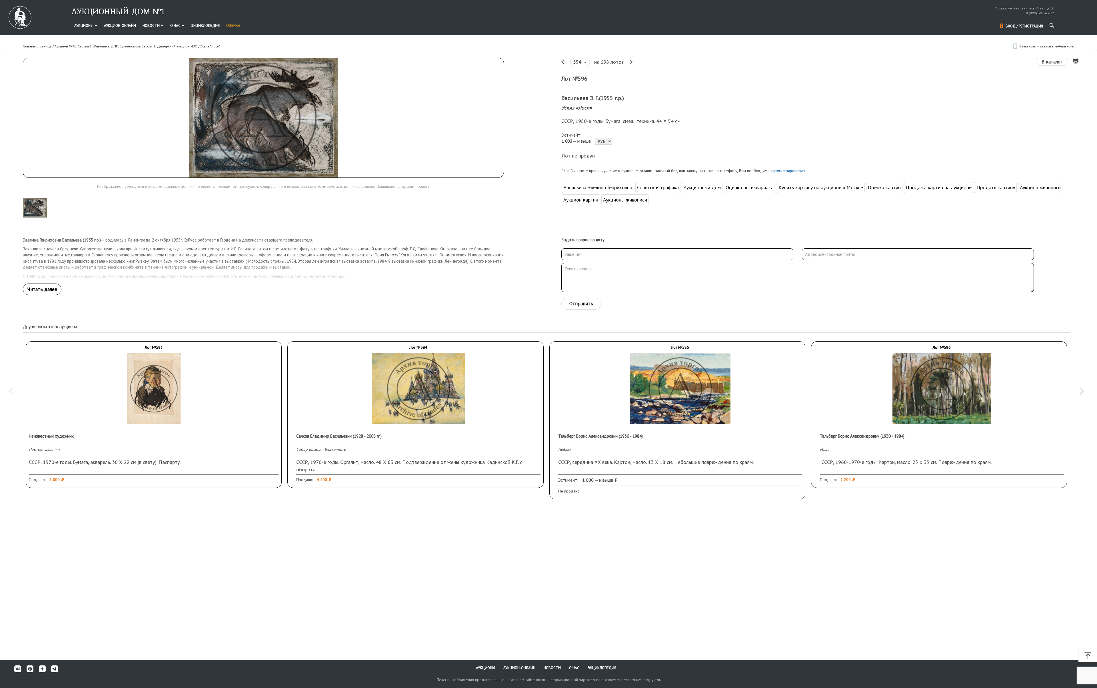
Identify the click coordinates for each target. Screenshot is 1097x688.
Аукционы (84, 25)
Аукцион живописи (1040, 187)
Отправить (581, 303)
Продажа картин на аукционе (939, 187)
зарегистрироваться (788, 170)
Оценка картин (884, 187)
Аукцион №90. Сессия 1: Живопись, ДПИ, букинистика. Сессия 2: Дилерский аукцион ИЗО (126, 46)
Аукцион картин (580, 199)
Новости (152, 25)
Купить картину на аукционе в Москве (820, 187)
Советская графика (658, 187)
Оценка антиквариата (750, 187)
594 (577, 62)
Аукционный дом (702, 187)
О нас (175, 25)
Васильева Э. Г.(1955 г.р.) (592, 98)
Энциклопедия (205, 25)
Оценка (233, 25)
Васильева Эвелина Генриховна (597, 187)
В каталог (1052, 62)
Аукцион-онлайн (120, 25)
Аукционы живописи (625, 199)
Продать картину (995, 187)
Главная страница (37, 46)
